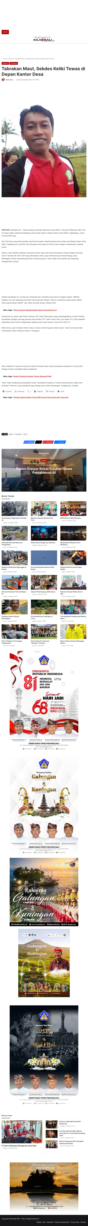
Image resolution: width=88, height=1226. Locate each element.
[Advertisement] (44, 15)
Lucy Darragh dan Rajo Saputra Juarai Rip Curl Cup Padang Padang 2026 (72, 1133)
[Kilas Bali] (44, 39)
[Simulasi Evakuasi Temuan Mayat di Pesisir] (15, 582)
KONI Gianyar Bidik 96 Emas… (71, 518)
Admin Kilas (9, 80)
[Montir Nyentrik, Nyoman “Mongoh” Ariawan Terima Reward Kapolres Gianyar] (44, 631)
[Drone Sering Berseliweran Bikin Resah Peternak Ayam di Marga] (44, 557)
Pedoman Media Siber (62, 1222)
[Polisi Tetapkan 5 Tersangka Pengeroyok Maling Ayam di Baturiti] (15, 631)
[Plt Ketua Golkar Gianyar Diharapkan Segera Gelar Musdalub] (15, 607)
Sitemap (83, 1222)
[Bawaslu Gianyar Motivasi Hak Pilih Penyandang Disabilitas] (44, 508)
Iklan (44, 1222)
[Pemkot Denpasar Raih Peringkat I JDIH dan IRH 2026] (52, 1144)
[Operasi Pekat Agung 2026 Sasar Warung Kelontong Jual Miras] (44, 582)
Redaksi (39, 1222)
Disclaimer (50, 1222)
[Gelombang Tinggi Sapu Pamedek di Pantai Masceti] (15, 508)
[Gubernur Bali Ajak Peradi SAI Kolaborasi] (52, 1124)
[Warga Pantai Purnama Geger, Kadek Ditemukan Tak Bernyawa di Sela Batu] (73, 557)
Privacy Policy (74, 1222)
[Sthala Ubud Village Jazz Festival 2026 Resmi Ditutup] (44, 533)
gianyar (11, 434)
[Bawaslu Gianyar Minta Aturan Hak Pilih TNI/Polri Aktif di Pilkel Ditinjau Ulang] (73, 582)
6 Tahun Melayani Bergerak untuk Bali (19, 1146)
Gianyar (11, 59)
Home (5, 59)
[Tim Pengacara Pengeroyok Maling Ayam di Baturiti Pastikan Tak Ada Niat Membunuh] (73, 607)
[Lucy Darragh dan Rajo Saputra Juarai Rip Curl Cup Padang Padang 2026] (52, 1134)
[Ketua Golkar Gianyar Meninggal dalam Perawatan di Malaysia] (73, 631)
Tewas (25, 434)
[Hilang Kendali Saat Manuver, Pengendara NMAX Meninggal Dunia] (15, 533)
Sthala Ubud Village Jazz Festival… (43, 542)
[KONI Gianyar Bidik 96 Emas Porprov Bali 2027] (73, 508)
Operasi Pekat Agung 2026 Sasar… (43, 592)
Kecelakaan (18, 434)
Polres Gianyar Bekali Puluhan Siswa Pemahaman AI (44, 470)
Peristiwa (14, 63)
